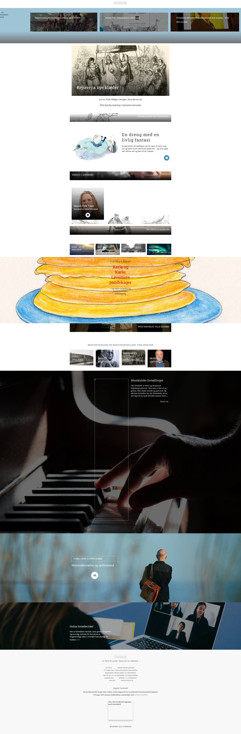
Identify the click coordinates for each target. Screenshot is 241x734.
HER (78, 640)
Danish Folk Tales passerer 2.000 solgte (134, 21)
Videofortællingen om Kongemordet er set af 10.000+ (63, 21)
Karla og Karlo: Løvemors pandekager (120, 274)
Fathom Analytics (141, 695)
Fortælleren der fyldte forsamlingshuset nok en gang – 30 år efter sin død (205, 21)
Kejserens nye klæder (97, 87)
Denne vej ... (164, 401)
